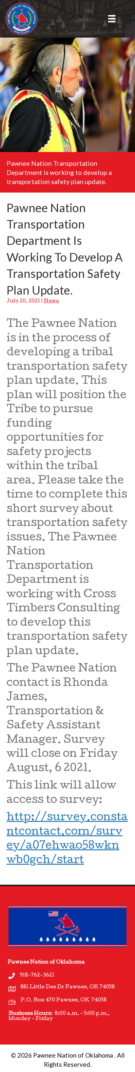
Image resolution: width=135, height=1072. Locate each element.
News (51, 301)
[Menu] (108, 18)
